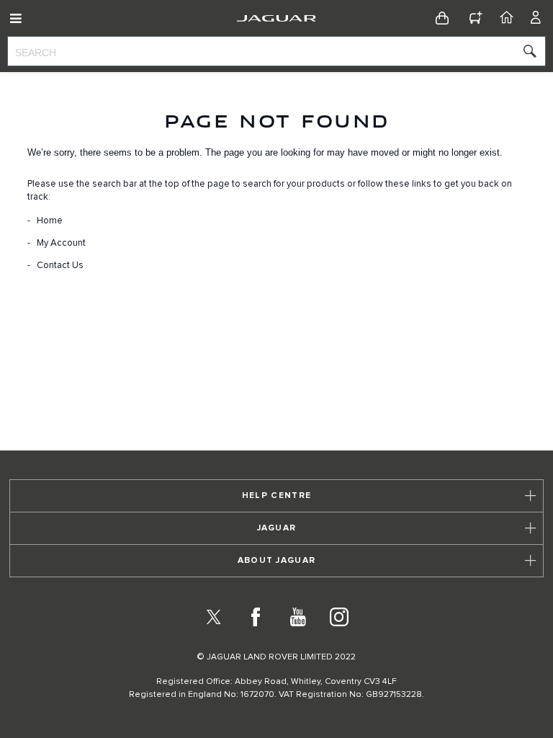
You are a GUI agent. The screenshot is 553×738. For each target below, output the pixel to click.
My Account (61, 243)
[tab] (276, 496)
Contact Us (60, 265)
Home (50, 221)
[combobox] (276, 51)
